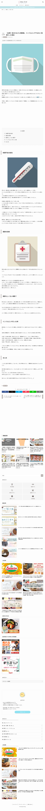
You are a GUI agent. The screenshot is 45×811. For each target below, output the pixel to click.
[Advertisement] (22, 23)
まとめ (7, 142)
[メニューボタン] (2, 2)
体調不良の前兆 (9, 133)
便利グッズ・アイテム (9, 728)
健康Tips (6, 731)
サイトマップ (15, 804)
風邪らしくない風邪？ (11, 137)
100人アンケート (7, 723)
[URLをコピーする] (40, 392)
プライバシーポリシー (22, 804)
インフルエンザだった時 (11, 139)
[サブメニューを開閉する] (42, 725)
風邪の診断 (8, 135)
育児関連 (6, 736)
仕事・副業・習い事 (8, 725)
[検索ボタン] (43, 2)
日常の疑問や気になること (10, 734)
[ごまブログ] (22, 2)
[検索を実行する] (42, 475)
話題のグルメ (7, 739)
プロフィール (22, 712)
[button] (5, 392)
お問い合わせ (30, 804)
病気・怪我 (5, 37)
